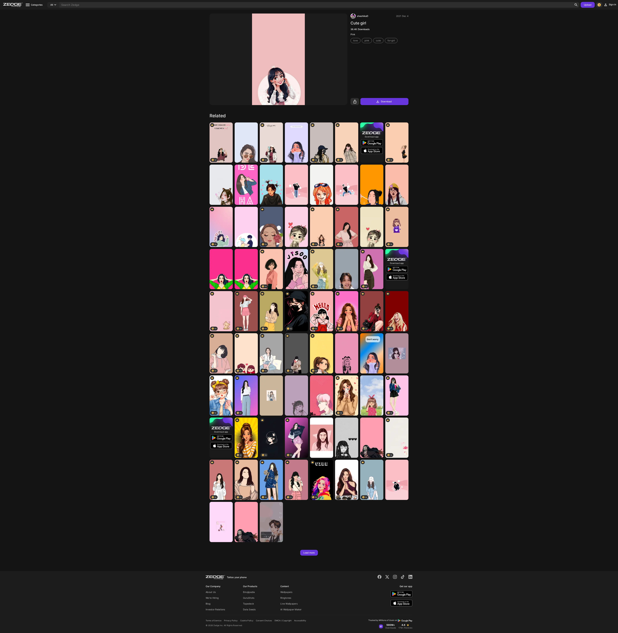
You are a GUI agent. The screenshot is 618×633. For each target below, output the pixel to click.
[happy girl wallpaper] (246, 185)
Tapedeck (248, 603)
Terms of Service (213, 620)
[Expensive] (396, 353)
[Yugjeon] (346, 480)
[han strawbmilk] (346, 185)
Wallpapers (286, 592)
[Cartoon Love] (371, 227)
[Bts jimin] (321, 395)
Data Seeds (249, 609)
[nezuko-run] (371, 438)
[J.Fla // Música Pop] (371, 185)
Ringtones (285, 597)
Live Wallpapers (289, 603)
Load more (309, 552)
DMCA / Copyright (283, 620)
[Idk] (246, 227)
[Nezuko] (221, 522)
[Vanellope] (296, 227)
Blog (208, 603)
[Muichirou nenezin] (346, 438)
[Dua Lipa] (321, 438)
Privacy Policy (231, 620)
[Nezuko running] (246, 522)
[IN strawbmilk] (396, 480)
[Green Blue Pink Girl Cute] (371, 395)
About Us (211, 592)
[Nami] (321, 185)
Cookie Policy (246, 620)
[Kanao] (296, 395)
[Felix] (271, 185)
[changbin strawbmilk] (296, 185)
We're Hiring (212, 597)
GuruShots (248, 597)
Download (386, 101)
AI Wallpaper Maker (291, 609)
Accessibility (300, 620)
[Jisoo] (296, 269)
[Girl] (296, 142)
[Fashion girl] (246, 142)
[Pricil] (271, 395)
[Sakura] (346, 353)
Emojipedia (249, 592)
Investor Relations (215, 609)
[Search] (576, 4)
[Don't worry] (371, 353)
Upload (588, 4)
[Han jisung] (271, 522)
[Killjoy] (396, 185)
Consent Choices (264, 620)
